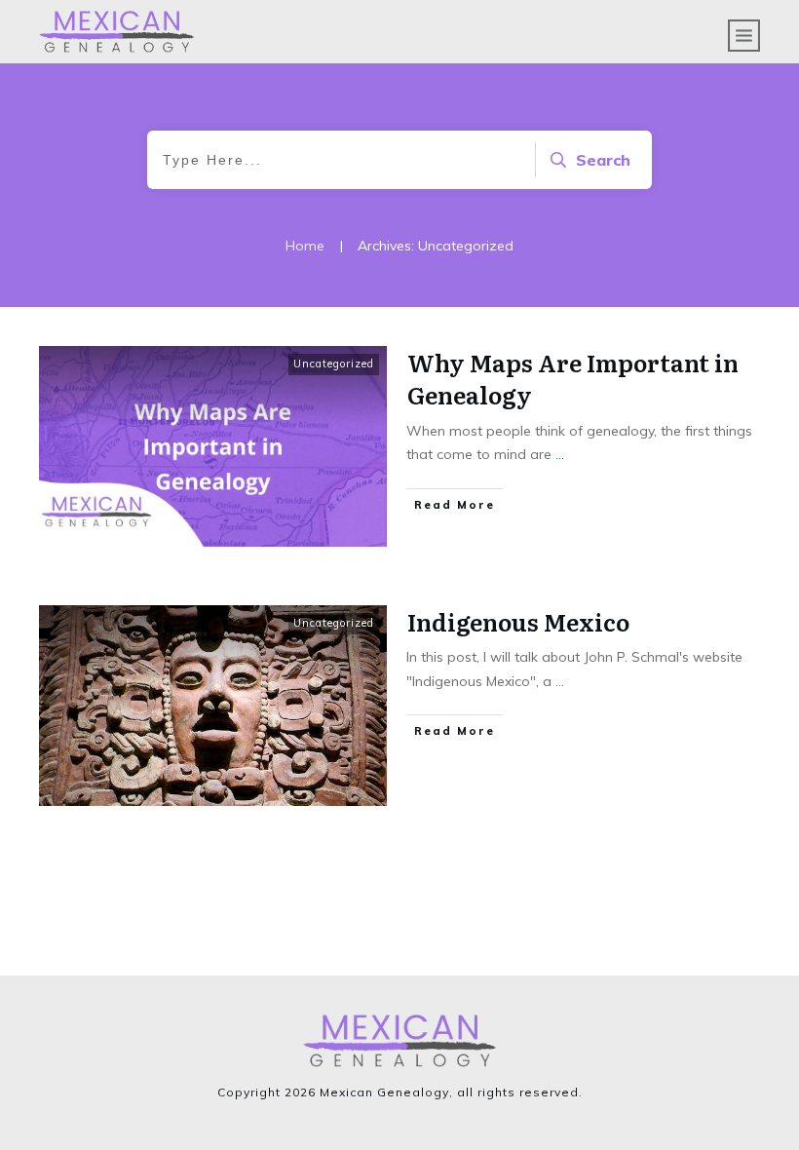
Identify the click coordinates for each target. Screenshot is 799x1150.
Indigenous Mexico (518, 621)
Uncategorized (333, 363)
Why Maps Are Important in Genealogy (573, 378)
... (559, 454)
